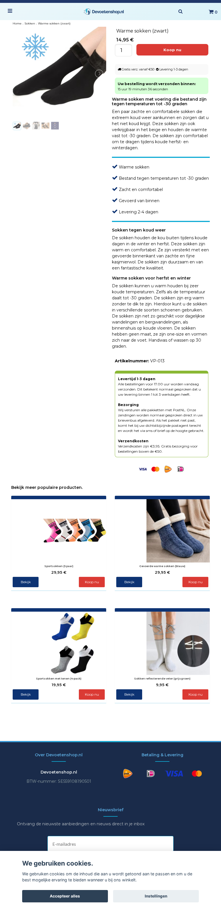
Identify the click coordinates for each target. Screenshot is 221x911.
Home (17, 23)
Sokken (29, 23)
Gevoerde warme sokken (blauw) (162, 566)
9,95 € (162, 684)
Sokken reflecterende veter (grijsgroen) (162, 678)
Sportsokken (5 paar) (58, 566)
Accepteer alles (65, 896)
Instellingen (156, 896)
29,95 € (58, 572)
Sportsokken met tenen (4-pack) (58, 678)
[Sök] (180, 11)
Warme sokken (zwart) (54, 23)
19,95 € (59, 684)
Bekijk (26, 582)
